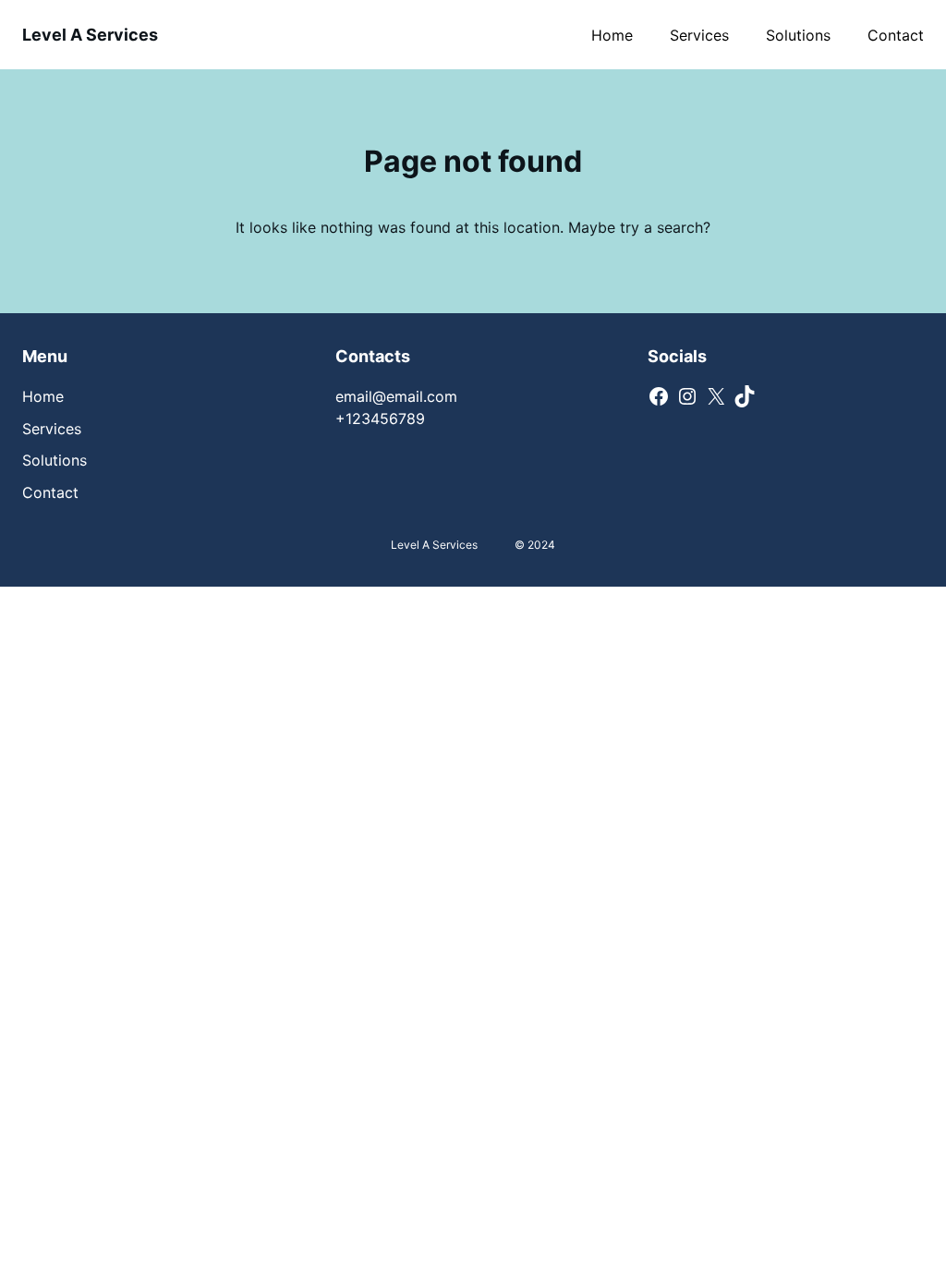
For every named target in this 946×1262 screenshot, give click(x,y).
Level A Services (90, 34)
